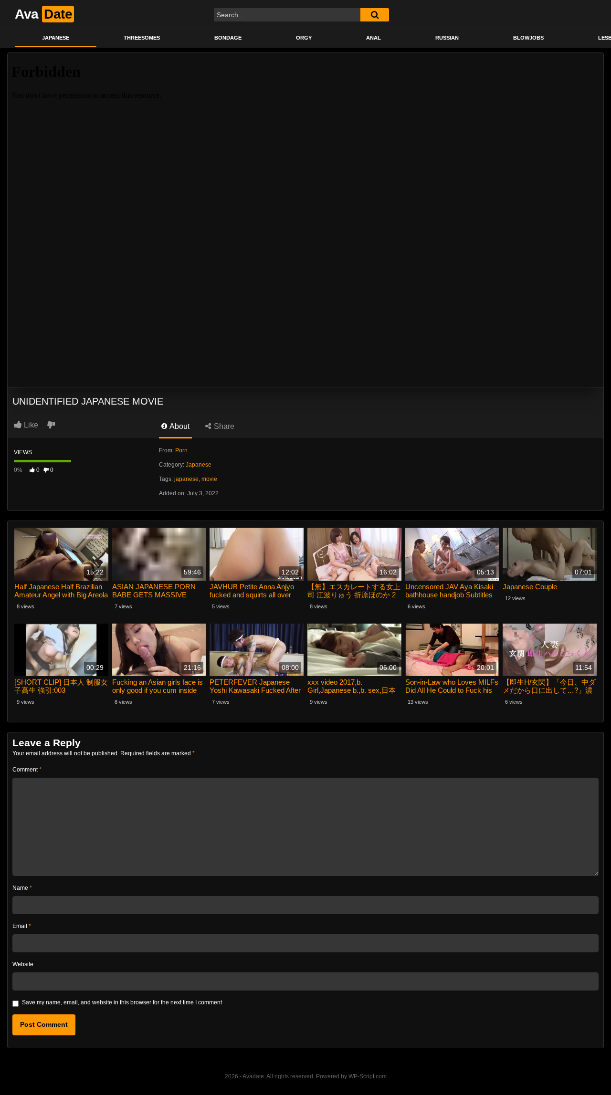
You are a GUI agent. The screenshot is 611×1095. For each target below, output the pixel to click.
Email (21, 926)
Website (22, 964)
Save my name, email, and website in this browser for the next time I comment (122, 1002)
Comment (27, 769)
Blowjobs (528, 38)
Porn (181, 450)
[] (374, 14)
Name (22, 888)
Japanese (55, 38)
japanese (186, 479)
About (179, 426)
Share (223, 426)
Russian (447, 38)
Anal (373, 38)
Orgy (304, 38)
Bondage (228, 38)
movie (209, 479)
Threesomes (142, 38)
